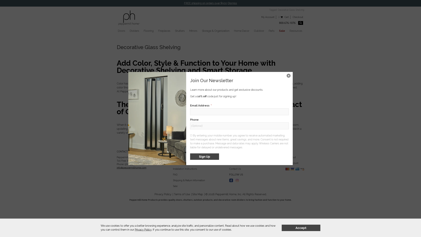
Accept (301, 228)
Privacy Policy (143, 229)
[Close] (288, 76)
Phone (194, 119)
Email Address (201, 105)
